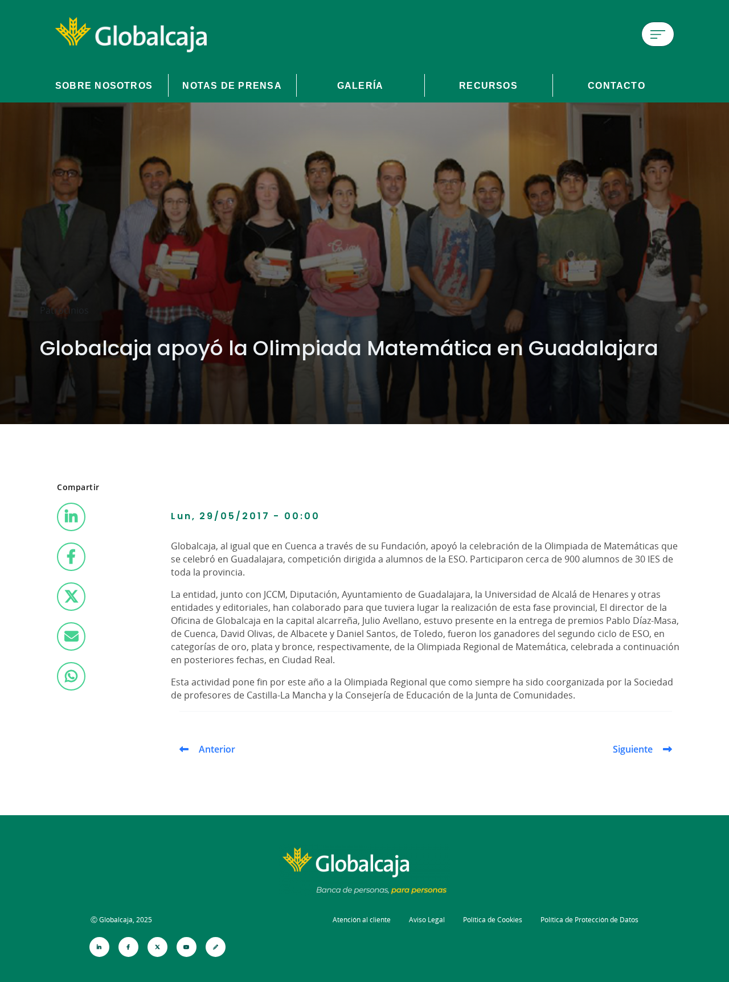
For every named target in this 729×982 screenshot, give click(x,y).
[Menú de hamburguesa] (657, 34)
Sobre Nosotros (104, 85)
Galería (360, 85)
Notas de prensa (231, 85)
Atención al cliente (362, 920)
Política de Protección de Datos (589, 920)
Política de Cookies (492, 920)
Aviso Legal (427, 920)
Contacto (616, 85)
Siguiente (633, 749)
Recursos (488, 85)
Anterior (217, 749)
